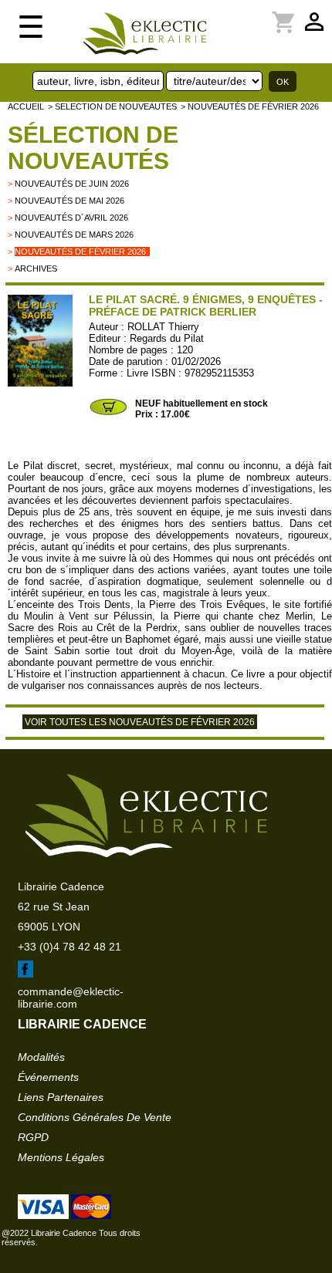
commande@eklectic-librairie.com (71, 997)
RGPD (33, 1137)
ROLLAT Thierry (163, 327)
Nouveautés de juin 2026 (72, 183)
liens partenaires (60, 1097)
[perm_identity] (229, 13)
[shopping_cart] (238, 13)
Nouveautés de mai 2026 (69, 200)
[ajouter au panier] (108, 413)
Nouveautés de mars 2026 (74, 234)
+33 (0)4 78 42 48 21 (69, 946)
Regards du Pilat (167, 338)
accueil (26, 106)
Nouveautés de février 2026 (80, 251)
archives (36, 268)
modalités (41, 1057)
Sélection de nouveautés (93, 148)
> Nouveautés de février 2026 (250, 106)
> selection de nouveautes (112, 106)
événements (48, 1077)
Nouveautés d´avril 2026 (71, 217)
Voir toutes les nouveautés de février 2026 (140, 722)
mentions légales (61, 1157)
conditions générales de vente (94, 1117)
